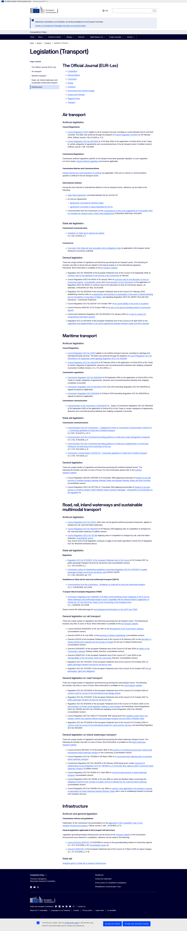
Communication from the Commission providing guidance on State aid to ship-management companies (109, 437)
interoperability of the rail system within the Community (89, 658)
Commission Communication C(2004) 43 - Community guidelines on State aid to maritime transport (107, 453)
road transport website (133, 685)
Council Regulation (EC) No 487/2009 (83, 141)
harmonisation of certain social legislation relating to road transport (94, 706)
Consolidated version (92, 282)
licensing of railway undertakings (112, 635)
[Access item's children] (44, 37)
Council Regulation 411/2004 (126, 135)
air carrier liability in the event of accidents (132, 304)
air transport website (109, 268)
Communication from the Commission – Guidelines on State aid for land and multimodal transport (106, 584)
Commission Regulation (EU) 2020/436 (83, 393)
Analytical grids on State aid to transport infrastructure (84, 863)
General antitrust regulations (87, 161)
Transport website (123, 835)
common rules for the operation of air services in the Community (93, 276)
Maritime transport (39, 76)
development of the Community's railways (126, 629)
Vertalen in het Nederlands (44, 26)
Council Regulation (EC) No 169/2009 (83, 529)
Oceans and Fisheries (76, 95)
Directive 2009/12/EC (76, 849)
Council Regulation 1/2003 (78, 132)
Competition (72, 71)
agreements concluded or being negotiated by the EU (91, 207)
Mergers (69, 37)
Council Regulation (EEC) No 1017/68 (82, 535)
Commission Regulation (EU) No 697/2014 (84, 387)
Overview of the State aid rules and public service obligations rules (94, 248)
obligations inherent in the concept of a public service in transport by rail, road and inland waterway (107, 782)
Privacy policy (87, 910)
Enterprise (72, 87)
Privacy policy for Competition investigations (110, 883)
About (40, 37)
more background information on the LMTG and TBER (115, 609)
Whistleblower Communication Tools (108, 887)
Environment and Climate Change (81, 91)
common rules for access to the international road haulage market (94, 693)
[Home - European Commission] (45, 10)
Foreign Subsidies (115, 37)
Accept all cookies (112, 924)
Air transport (36, 71)
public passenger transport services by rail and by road (89, 665)
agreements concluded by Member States (87, 203)
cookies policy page (71, 923)
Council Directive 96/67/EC (79, 842)
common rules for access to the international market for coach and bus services (99, 725)
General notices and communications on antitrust (82, 173)
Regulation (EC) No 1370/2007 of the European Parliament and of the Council (99, 560)
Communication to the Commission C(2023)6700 (87, 406)
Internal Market (74, 75)
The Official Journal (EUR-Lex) (44, 67)
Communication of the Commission (119, 282)
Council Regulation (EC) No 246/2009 (83, 362)
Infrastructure (37, 87)
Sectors (130, 37)
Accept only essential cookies (137, 924)
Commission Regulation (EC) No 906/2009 (85, 377)
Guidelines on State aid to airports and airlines (86, 233)
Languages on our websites (60, 910)
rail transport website (129, 624)
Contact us (81, 906)
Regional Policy (74, 98)
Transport (48, 43)
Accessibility (111, 910)
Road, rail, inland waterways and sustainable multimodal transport (45, 81)
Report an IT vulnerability (39, 910)
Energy (70, 83)
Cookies (76, 910)
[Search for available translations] (99, 141)
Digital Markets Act (96, 37)
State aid (81, 37)
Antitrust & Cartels (54, 37)
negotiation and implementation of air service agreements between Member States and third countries (108, 323)
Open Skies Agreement (77, 195)
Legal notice (99, 910)
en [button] (106, 11)
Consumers (72, 79)
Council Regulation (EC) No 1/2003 (82, 353)
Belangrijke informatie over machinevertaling (70, 26)
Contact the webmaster (103, 879)
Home (32, 37)
